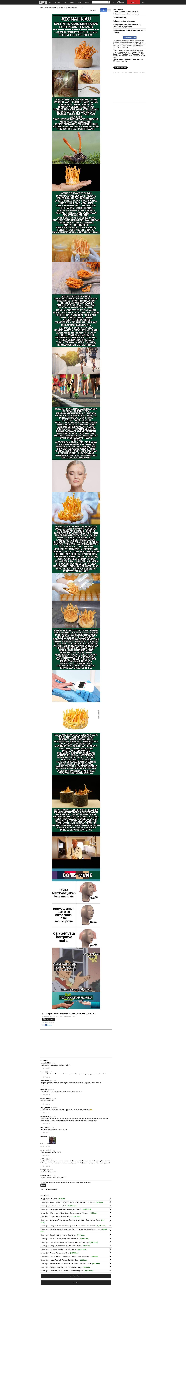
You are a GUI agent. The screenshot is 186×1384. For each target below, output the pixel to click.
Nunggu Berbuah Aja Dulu (53, 1199)
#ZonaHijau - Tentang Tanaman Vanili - (58, 1206)
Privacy (130, 72)
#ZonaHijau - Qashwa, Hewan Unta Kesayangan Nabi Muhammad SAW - (69, 1256)
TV (118, 72)
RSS (121, 72)
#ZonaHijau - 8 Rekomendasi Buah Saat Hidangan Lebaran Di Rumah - (69, 1213)
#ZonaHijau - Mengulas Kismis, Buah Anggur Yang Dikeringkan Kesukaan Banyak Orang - (74, 1230)
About (114, 72)
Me (143, 2)
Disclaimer (136, 72)
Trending (57, 2)
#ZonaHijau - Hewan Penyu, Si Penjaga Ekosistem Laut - (64, 1260)
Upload (122, 2)
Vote (65, 2)
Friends (79, 2)
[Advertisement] (56, 1043)
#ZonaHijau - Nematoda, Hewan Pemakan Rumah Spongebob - (67, 1271)
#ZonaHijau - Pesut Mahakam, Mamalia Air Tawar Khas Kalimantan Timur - (70, 1263)
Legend (72, 2)
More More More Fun (76, 1276)
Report (52, 1019)
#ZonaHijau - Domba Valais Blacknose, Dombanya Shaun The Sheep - (69, 1242)
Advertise (142, 72)
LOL (50, 2)
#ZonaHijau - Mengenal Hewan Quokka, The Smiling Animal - (65, 1246)
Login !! (133, 2)
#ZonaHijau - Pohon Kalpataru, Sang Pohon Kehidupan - (64, 1239)
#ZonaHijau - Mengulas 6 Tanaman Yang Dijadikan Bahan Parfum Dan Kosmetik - (73, 1226)
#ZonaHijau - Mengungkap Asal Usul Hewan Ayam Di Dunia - (66, 1209)
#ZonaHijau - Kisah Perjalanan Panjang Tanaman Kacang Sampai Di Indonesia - (72, 1202)
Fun (46, 1019)
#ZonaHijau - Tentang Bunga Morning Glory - (61, 1216)
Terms (125, 72)
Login (43, 1185)
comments (48, 1022)
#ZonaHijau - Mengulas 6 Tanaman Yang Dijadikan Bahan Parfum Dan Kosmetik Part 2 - (72, 1221)
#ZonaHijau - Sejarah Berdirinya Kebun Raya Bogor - (63, 1235)
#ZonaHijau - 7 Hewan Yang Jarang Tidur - (60, 1253)
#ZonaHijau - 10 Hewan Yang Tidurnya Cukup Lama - (63, 1249)
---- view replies (45, 1068)
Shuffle (87, 2)
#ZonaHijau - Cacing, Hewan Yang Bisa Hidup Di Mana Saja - (65, 1267)
